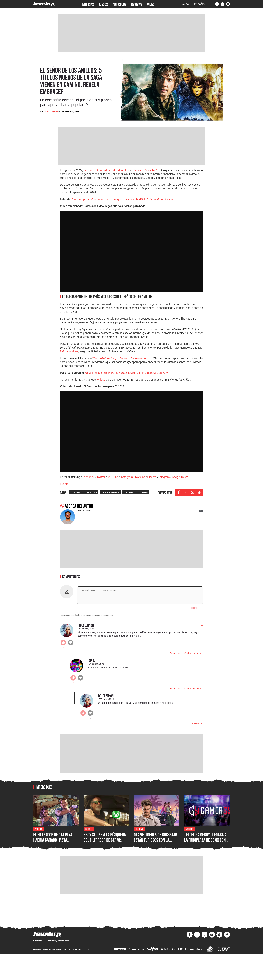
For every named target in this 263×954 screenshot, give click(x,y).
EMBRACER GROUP (110, 492)
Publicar (194, 608)
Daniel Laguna (51, 111)
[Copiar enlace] (199, 492)
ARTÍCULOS (119, 4)
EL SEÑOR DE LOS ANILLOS (83, 492)
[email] (201, 511)
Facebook (88, 477)
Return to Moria (69, 351)
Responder (175, 653)
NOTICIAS (88, 4)
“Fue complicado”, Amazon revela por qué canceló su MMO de (122, 199)
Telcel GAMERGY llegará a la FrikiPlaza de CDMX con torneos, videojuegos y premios (205, 843)
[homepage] (44, 4)
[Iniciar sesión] (183, 4)
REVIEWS (136, 4)
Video (150, 4)
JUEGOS (103, 4)
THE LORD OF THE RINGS (135, 492)
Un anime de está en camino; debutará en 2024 (126, 372)
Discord (151, 477)
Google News (180, 477)
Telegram (164, 477)
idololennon (86, 625)
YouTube (112, 477)
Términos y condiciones (57, 940)
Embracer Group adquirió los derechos (107, 170)
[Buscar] (187, 4)
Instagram (126, 477)
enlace (101, 379)
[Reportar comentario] (200, 627)
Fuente (64, 484)
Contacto (37, 940)
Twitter (101, 477)
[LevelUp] (120, 949)
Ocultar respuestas (193, 653)
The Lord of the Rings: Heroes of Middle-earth (119, 358)
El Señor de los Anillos (147, 170)
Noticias (140, 477)
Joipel (91, 660)
